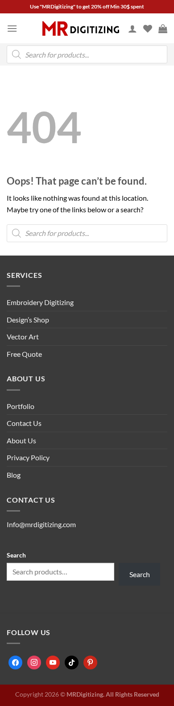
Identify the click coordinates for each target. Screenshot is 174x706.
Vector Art (23, 336)
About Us (21, 440)
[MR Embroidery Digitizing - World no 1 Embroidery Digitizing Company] (80, 28)
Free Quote (24, 354)
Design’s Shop (28, 319)
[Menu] (12, 28)
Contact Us (24, 423)
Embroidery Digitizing (40, 302)
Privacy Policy (28, 457)
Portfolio (20, 406)
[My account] (132, 28)
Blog (14, 475)
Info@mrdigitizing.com (41, 524)
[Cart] (162, 28)
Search (16, 555)
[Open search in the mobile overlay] (87, 54)
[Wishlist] (147, 28)
